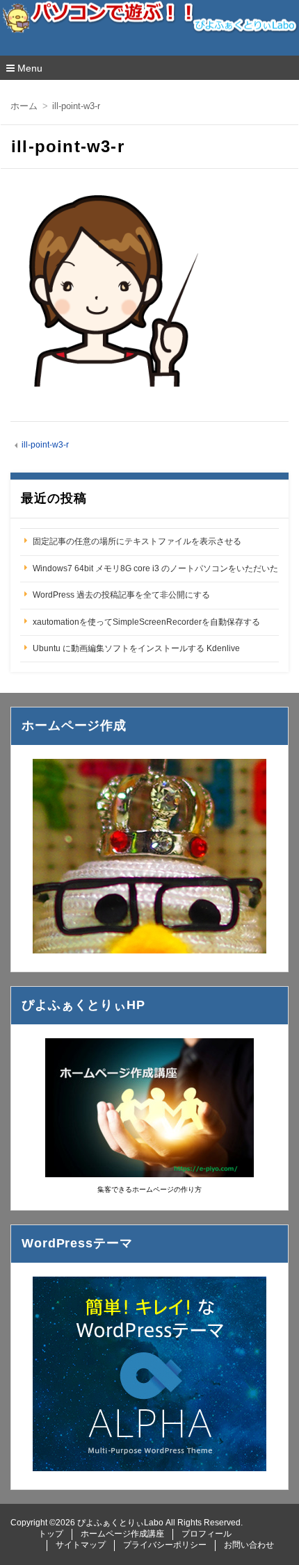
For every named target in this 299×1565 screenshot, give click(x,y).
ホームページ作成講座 (122, 1534)
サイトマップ (81, 1545)
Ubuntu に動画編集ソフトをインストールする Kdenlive (136, 648)
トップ (50, 1534)
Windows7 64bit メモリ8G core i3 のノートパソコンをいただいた (155, 568)
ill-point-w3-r (45, 445)
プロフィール (206, 1534)
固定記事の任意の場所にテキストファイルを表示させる (137, 541)
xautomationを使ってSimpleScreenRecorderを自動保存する (146, 622)
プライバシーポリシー (165, 1545)
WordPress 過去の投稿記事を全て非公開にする (121, 595)
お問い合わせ (249, 1545)
